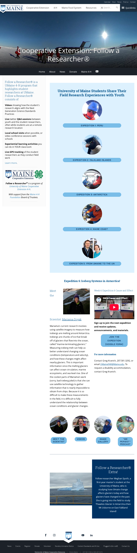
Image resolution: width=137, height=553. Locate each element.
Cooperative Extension (37, 7)
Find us (125, 2)
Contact (133, 2)
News (119, 2)
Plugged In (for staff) (110, 546)
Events (18, 546)
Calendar (107, 2)
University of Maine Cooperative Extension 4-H (24, 188)
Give (114, 2)
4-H (55, 7)
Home (42, 71)
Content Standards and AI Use (88, 546)
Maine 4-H (86, 71)
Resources (91, 7)
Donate (73, 71)
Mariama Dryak (71, 319)
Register (27, 546)
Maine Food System (71, 7)
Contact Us (126, 546)
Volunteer (47, 546)
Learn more (11, 162)
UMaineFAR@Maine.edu (112, 364)
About (52, 71)
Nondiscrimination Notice (64, 546)
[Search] (117, 7)
